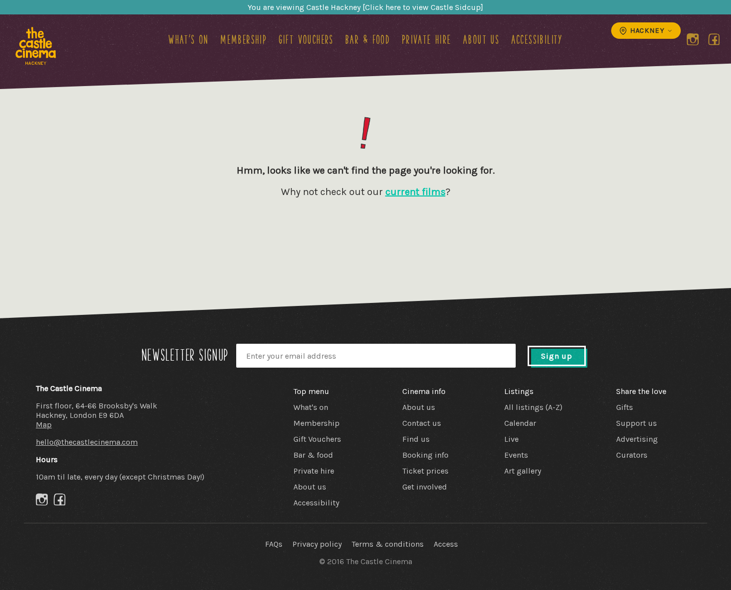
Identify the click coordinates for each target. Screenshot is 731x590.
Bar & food (367, 39)
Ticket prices (425, 471)
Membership (243, 39)
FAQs (273, 544)
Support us (636, 423)
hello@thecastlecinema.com (87, 442)
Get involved (424, 487)
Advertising (637, 439)
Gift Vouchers (306, 39)
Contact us (421, 423)
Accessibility (537, 39)
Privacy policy (317, 544)
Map (44, 424)
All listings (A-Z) (533, 407)
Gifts (624, 407)
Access (446, 544)
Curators (631, 455)
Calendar (520, 423)
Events (516, 455)
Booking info (425, 455)
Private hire (427, 39)
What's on (188, 39)
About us (481, 39)
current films (415, 191)
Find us (416, 439)
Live (511, 439)
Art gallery (522, 471)
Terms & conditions (388, 544)
